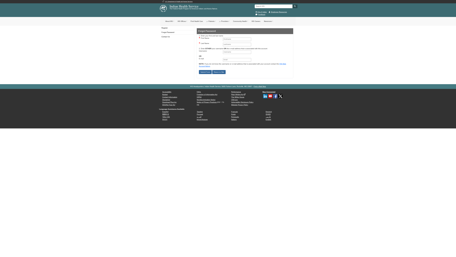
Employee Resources (279, 12)
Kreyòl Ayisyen (202, 119)
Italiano (234, 119)
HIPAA (199, 97)
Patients (210, 21)
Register (165, 28)
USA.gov (234, 100)
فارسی (268, 117)
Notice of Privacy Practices (207, 102)
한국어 (164, 119)
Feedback (261, 14)
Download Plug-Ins (169, 102)
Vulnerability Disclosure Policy (242, 102)
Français (234, 112)
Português (235, 117)
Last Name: (205, 43)
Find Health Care (197, 21)
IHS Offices (182, 21)
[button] (295, 6)
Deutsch (269, 112)
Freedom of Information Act (207, 94)
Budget (165, 94)
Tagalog (200, 112)
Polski (233, 114)
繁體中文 (165, 114)
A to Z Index (262, 12)
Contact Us (166, 37)
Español (165, 112)
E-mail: (201, 59)
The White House (237, 97)
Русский (200, 114)
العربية (199, 117)
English (268, 119)
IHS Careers (256, 21)
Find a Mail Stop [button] (260, 86)
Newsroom (268, 21)
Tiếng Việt (166, 117)
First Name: (205, 38)
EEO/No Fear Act (168, 105)
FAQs (199, 92)
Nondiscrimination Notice (206, 100)
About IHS (169, 21)
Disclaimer (166, 100)
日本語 (268, 114)
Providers (223, 21)
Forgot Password (168, 32)
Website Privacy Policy (239, 105)
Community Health (240, 21)
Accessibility (166, 92)
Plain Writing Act (237, 94)
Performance (236, 92)
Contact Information (169, 97)
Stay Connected (268, 92)
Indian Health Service (184, 6)
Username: (203, 51)
